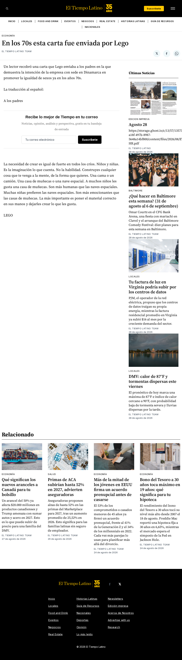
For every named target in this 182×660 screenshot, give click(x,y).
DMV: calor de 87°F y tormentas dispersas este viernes (152, 381)
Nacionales (92, 27)
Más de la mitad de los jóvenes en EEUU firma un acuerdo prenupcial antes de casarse (113, 489)
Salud (52, 474)
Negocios (87, 21)
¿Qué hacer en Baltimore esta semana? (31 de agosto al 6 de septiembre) (153, 201)
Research (114, 627)
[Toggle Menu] (172, 9)
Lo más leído (85, 634)
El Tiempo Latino (140, 148)
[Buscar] (7, 8)
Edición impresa (118, 605)
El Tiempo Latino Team (17, 51)
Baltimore (135, 190)
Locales (26, 21)
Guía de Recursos (162, 21)
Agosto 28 (138, 124)
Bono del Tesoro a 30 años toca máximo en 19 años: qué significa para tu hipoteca (160, 489)
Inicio (11, 21)
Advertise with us (119, 620)
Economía (8, 35)
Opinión (82, 627)
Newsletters (115, 598)
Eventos (70, 21)
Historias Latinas (133, 21)
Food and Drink (48, 21)
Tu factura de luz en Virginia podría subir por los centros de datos (152, 287)
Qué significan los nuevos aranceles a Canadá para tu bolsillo (20, 487)
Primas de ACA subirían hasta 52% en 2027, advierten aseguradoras (66, 487)
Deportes (83, 620)
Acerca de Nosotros (121, 612)
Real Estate (107, 21)
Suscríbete (154, 8)
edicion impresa (139, 119)
